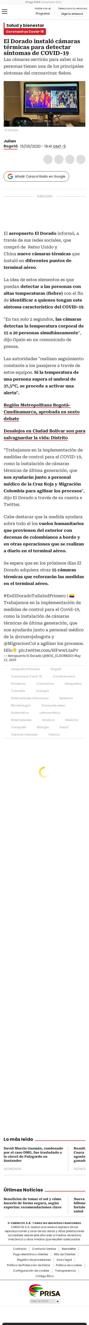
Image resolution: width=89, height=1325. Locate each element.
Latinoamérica (50, 713)
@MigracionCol (20, 643)
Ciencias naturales (24, 734)
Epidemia (66, 698)
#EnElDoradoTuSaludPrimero (35, 595)
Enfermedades (21, 720)
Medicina (71, 720)
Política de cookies (69, 1265)
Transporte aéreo (53, 705)
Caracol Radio (22, 12)
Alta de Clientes (65, 1254)
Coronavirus (45, 684)
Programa (43, 13)
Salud (64, 727)
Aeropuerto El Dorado (25, 669)
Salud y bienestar (25, 25)
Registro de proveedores (34, 1260)
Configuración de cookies (31, 1271)
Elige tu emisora (72, 13)
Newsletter (69, 1249)
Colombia (18, 691)
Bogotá (11, 146)
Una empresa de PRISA (44, 1290)
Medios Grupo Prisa (44, 1301)
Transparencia (65, 1271)
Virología (42, 691)
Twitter (58, 159)
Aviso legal (64, 1260)
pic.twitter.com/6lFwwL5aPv (48, 650)
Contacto (19, 1249)
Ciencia (54, 734)
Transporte (18, 727)
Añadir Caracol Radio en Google (40, 176)
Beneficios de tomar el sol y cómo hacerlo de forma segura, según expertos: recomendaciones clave (33, 1203)
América (48, 720)
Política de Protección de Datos (28, 1265)
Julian (10, 141)
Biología (43, 727)
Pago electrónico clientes (30, 1254)
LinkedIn (69, 159)
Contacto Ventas (44, 1249)
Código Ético (45, 1276)
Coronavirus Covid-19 (26, 676)
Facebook (47, 159)
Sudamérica (20, 713)
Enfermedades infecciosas (30, 698)
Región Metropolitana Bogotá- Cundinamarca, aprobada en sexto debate (42, 412)
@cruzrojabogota (32, 636)
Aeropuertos (73, 684)
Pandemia (18, 684)
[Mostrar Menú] (4, 11)
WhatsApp (80, 159)
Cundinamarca (64, 676)
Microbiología (20, 705)
